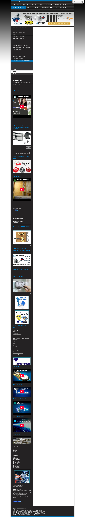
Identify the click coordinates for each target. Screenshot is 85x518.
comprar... (28, 147)
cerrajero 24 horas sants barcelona (21, 492)
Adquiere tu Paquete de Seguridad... (21, 153)
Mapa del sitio (23, 508)
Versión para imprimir (17, 508)
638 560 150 (16, 219)
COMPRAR (28, 204)
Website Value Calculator (17, 486)
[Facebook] (16, 210)
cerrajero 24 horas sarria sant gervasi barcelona (22, 493)
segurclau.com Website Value (18, 485)
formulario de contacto (16, 340)
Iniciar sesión (70, 508)
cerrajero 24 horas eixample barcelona (19, 490)
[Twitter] (18, 210)
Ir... (29, 120)
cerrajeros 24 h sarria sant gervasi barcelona (22, 496)
